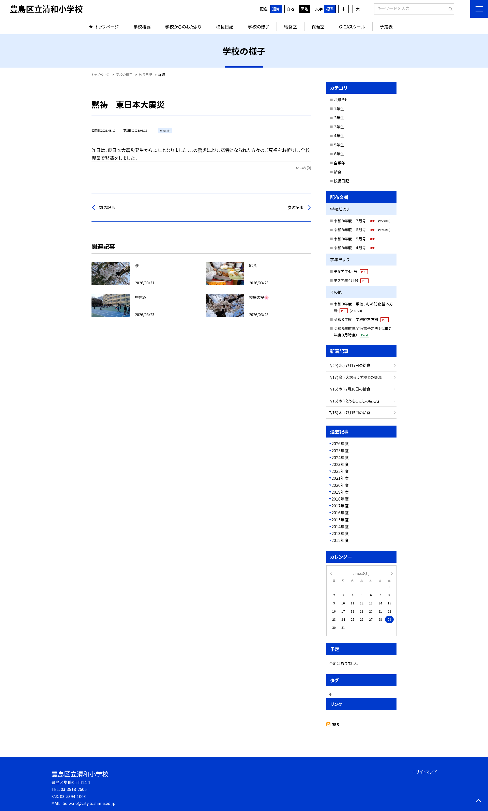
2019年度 (340, 492)
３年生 (339, 126)
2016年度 (340, 512)
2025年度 (340, 450)
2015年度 (340, 520)
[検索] (449, 7)
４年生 (339, 135)
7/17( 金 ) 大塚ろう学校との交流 (355, 377)
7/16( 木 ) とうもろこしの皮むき (354, 400)
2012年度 (340, 540)
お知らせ (341, 99)
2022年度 (340, 471)
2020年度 (340, 485)
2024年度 (340, 457)
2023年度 (340, 464)
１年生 (339, 108)
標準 (330, 8)
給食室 (290, 26)
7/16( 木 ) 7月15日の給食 (349, 412)
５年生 (339, 144)
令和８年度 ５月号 (354, 238)
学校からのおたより (183, 26)
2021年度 (340, 478)
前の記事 (107, 207)
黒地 (304, 8)
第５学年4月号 (350, 271)
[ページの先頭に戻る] (478, 801)
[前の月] (331, 573)
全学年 (339, 162)
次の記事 (295, 207)
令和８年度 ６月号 (362, 229)
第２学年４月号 (350, 280)
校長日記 (224, 26)
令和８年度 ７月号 (362, 220)
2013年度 (340, 533)
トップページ (107, 26)
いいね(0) (303, 167)
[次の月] (392, 573)
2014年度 (340, 526)
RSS (335, 724)
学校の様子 (258, 26)
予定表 (386, 26)
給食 (337, 171)
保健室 (318, 26)
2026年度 (340, 443)
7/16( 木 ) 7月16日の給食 (349, 389)
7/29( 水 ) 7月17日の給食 (349, 365)
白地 (290, 8)
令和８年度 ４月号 (354, 247)
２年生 (339, 117)
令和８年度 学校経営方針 (360, 319)
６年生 (339, 153)
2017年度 (340, 506)
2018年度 (340, 499)
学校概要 (142, 26)
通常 (276, 8)
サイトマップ (426, 772)
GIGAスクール (352, 26)
